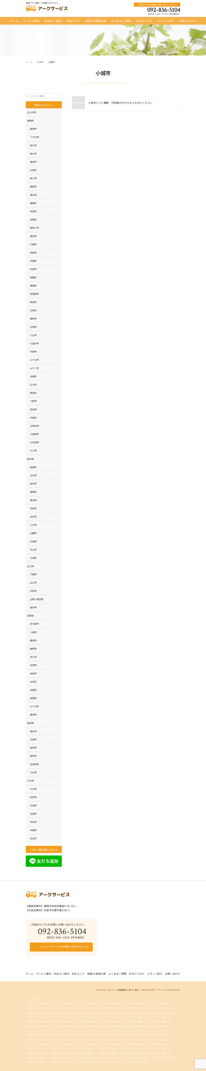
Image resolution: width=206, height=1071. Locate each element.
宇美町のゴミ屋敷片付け (160, 1035)
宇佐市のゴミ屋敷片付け (62, 1026)
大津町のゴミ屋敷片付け (134, 1040)
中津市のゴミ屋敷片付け (62, 1053)
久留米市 (34, 343)
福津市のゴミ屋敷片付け (110, 1049)
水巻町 (33, 170)
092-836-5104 (163, 10)
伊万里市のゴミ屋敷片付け (63, 1022)
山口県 (30, 566)
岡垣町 (33, 392)
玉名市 (33, 475)
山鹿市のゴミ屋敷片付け (136, 1044)
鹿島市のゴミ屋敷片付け (136, 1031)
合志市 (33, 516)
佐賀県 (30, 615)
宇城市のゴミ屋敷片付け (38, 1022)
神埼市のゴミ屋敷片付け (38, 1035)
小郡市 (33, 401)
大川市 (33, 450)
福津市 (33, 161)
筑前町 (33, 211)
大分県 (30, 780)
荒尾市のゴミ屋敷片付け (112, 1044)
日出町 (33, 838)
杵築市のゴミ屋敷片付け (112, 1031)
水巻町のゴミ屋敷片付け (62, 1040)
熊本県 (30, 459)
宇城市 (33, 541)
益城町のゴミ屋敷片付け (110, 1040)
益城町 (33, 467)
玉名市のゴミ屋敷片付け (112, 1017)
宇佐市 (33, 822)
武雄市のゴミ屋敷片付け (160, 1044)
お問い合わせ (187, 21)
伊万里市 (34, 623)
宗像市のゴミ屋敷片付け (38, 1062)
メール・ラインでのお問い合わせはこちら (64, 946)
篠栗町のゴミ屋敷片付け (38, 1040)
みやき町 (34, 706)
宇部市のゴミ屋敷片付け (134, 1013)
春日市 (33, 195)
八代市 (33, 524)
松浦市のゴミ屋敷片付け (136, 1022)
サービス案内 (31, 21)
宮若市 (33, 409)
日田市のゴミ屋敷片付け (38, 1026)
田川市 (33, 153)
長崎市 (33, 747)
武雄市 (33, 690)
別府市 (33, 797)
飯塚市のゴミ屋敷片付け (38, 1058)
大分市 (33, 789)
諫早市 (33, 755)
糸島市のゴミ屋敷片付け (164, 1058)
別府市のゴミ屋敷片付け (136, 1017)
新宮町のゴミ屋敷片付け (136, 1004)
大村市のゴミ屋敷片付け (160, 1022)
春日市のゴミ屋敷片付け (114, 1058)
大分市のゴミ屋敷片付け (86, 1053)
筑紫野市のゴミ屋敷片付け (139, 1058)
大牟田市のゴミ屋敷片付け (89, 1058)
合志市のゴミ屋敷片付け (134, 1026)
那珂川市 (34, 227)
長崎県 (30, 723)
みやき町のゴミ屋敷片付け (39, 1044)
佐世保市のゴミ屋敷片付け (63, 1017)
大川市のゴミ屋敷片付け (86, 1035)
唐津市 (33, 714)
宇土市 (33, 549)
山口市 (33, 582)
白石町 (33, 681)
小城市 (33, 632)
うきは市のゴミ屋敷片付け (135, 1035)
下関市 (33, 574)
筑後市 (33, 252)
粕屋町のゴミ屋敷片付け (110, 1026)
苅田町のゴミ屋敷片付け (38, 1008)
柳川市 (33, 178)
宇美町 (33, 417)
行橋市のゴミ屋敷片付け (136, 1008)
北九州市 (31, 112)
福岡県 (30, 120)
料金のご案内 (53, 21)
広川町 (33, 384)
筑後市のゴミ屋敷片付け (86, 1049)
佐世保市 (34, 764)
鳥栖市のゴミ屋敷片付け (160, 1017)
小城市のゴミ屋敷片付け (88, 1022)
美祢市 (33, 607)
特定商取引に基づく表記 (128, 990)
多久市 (33, 656)
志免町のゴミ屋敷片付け (38, 1049)
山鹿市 (33, 533)
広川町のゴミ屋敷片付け (160, 1004)
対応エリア (74, 21)
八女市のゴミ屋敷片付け (160, 1008)
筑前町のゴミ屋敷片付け (38, 1004)
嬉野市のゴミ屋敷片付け (160, 1031)
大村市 (33, 772)
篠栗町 (33, 285)
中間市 (33, 351)
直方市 (33, 145)
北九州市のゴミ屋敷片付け (159, 1053)
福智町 (33, 203)
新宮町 (33, 302)
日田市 (33, 813)
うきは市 (34, 137)
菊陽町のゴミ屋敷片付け (86, 1040)
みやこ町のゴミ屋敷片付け (87, 1004)
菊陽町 (33, 491)
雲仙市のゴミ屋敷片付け (88, 1044)
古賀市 (33, 327)
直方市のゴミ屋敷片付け (134, 1053)
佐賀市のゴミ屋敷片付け (88, 1062)
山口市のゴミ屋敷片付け (110, 1013)
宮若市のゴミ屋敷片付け (62, 1008)
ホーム (14, 21)
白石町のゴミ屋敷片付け (64, 1044)
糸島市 (33, 269)
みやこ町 (34, 368)
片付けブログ (144, 21)
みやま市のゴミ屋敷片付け (39, 1031)
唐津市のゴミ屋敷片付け (86, 1013)
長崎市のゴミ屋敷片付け (110, 1053)
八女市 (33, 335)
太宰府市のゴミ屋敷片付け (111, 1008)
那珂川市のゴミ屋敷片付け (135, 1049)
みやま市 (34, 359)
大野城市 (34, 434)
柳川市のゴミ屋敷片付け (86, 1008)
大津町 (33, 558)
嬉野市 (33, 648)
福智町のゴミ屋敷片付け (62, 1004)
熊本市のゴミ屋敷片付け (112, 1062)
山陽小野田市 (36, 599)
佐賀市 (33, 665)
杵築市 (33, 830)
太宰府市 (34, 425)
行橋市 (33, 244)
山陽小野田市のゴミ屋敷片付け (161, 1013)
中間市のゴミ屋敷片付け (62, 1049)
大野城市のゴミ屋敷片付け (63, 1062)
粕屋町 (33, 277)
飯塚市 (33, 128)
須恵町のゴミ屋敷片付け (112, 1004)
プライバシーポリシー (106, 990)
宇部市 (33, 591)
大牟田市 (34, 442)
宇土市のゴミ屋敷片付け (64, 1031)
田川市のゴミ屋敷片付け (38, 1053)
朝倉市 (33, 186)
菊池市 (33, 500)
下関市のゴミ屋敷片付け (136, 1062)
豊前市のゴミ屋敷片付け (110, 1035)
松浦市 (33, 739)
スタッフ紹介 (166, 21)
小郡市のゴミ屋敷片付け (38, 1013)
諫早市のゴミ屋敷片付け (88, 1017)
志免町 (33, 310)
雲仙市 (33, 731)
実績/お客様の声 (95, 21)
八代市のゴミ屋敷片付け (112, 1022)
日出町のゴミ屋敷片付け (158, 1040)
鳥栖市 (33, 698)
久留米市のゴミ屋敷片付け (63, 1058)
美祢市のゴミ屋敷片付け (38, 1017)
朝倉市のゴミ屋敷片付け (160, 1049)
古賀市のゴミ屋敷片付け (62, 1013)
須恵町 (33, 219)
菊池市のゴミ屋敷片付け (158, 1026)
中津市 (33, 805)
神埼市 (33, 673)
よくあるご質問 (121, 21)
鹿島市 (33, 640)
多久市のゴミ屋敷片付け (62, 1035)
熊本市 (33, 483)
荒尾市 (33, 508)
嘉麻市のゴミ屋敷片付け (86, 1026)
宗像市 (33, 376)
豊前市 (33, 236)
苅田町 (33, 260)
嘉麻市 (33, 318)
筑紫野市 (34, 293)
